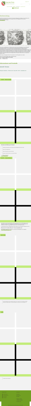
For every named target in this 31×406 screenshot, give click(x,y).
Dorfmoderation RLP (2, 20)
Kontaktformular (18, 401)
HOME (11, 6)
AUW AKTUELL (18, 6)
